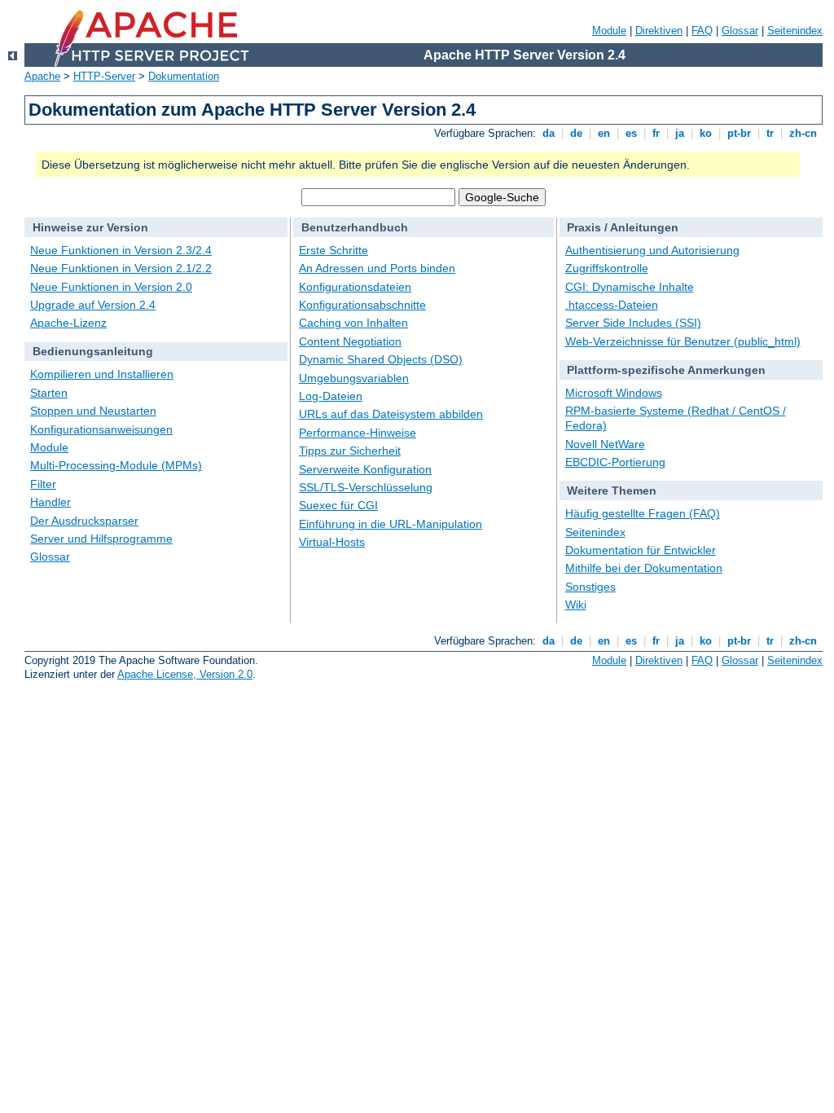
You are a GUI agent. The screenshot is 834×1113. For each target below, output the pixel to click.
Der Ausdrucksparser (84, 520)
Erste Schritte (333, 250)
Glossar (740, 30)
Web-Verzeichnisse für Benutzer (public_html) (683, 341)
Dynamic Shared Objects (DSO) (381, 359)
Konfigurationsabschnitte (362, 304)
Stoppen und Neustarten (93, 410)
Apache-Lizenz (68, 322)
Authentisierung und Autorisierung (652, 250)
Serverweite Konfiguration (365, 469)
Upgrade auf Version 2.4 (93, 304)
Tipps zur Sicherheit (350, 450)
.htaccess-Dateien (611, 304)
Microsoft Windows (613, 392)
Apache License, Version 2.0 (184, 674)
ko (705, 133)
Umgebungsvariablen (354, 378)
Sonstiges (590, 586)
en (604, 133)
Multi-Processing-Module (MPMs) (116, 465)
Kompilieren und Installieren (101, 374)
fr (656, 133)
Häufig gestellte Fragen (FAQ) (642, 513)
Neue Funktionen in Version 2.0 (111, 286)
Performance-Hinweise (357, 432)
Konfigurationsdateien (355, 286)
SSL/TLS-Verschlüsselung (365, 487)
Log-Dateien (330, 396)
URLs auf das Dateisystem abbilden (391, 413)
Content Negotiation (350, 341)
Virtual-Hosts (332, 541)
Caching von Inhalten (353, 322)
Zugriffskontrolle (606, 268)
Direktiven (659, 30)
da (548, 133)
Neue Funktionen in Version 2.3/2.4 (121, 250)
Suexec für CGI (338, 505)
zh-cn (803, 133)
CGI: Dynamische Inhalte (629, 286)
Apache (42, 76)
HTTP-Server (104, 76)
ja (679, 133)
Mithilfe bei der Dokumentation (643, 567)
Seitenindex (795, 30)
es (631, 133)
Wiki (575, 604)
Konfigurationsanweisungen (101, 429)
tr (770, 133)
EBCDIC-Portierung (615, 462)
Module (609, 30)
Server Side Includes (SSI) (633, 322)
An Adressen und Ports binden (377, 268)
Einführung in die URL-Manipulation (390, 523)
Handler (50, 501)
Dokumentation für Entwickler (640, 549)
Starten (49, 392)
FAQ (702, 30)
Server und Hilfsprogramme (101, 538)
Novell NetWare (605, 444)
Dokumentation (183, 76)
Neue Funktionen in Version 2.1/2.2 (121, 268)
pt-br (739, 133)
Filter (43, 484)
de (576, 133)
